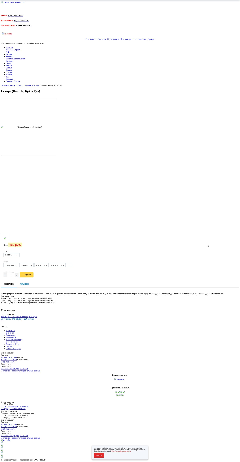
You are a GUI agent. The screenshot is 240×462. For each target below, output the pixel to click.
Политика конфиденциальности (14, 368)
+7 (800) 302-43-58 (9, 357)
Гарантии (102, 39)
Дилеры (151, 39)
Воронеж (10, 333)
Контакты (142, 39)
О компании (91, 39)
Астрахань (10, 331)
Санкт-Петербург (13, 348)
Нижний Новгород (14, 340)
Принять (99, 455)
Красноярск (11, 337)
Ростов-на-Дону (13, 344)
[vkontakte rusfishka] (119, 379)
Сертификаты (113, 39)
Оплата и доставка (128, 39)
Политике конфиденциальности (121, 451)
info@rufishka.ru (7, 362)
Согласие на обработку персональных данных (20, 371)
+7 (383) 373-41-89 (9, 359)
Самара (9, 346)
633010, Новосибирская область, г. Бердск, (19, 317)
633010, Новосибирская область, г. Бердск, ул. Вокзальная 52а (15, 407)
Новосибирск (12, 342)
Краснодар (10, 335)
